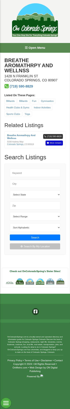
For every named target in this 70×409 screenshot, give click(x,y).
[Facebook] (35, 311)
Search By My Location (37, 246)
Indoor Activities (42, 107)
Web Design (36, 367)
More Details (56, 143)
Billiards (10, 101)
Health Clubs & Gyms (17, 107)
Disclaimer (46, 360)
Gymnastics (47, 101)
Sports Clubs (13, 114)
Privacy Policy (14, 360)
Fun (34, 101)
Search (35, 237)
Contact (58, 360)
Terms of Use (31, 360)
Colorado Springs (15, 144)
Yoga (27, 114)
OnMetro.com (20, 367)
